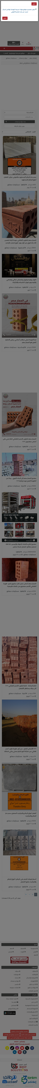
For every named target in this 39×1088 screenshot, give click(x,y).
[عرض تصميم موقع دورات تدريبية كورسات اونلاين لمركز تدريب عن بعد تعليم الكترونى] (19, 10)
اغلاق (34, 4)
